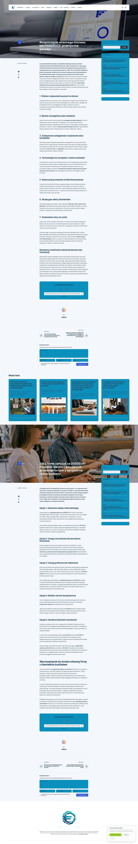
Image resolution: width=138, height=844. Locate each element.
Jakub (63, 317)
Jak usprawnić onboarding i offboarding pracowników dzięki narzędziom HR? (114, 60)
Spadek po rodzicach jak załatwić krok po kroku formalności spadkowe (114, 68)
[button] (122, 7)
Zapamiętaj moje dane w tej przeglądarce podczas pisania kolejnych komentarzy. (55, 364)
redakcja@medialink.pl (83, 834)
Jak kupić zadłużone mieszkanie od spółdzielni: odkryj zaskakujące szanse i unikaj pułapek (21, 385)
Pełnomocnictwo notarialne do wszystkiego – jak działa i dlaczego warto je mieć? (115, 83)
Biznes (23, 42)
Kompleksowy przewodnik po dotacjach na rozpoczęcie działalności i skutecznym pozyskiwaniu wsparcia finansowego (84, 386)
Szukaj (105, 43)
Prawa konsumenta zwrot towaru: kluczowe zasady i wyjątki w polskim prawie (115, 91)
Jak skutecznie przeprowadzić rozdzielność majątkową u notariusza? (114, 75)
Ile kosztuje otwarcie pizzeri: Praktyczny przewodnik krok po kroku (53, 384)
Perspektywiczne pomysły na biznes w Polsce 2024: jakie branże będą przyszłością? (114, 385)
